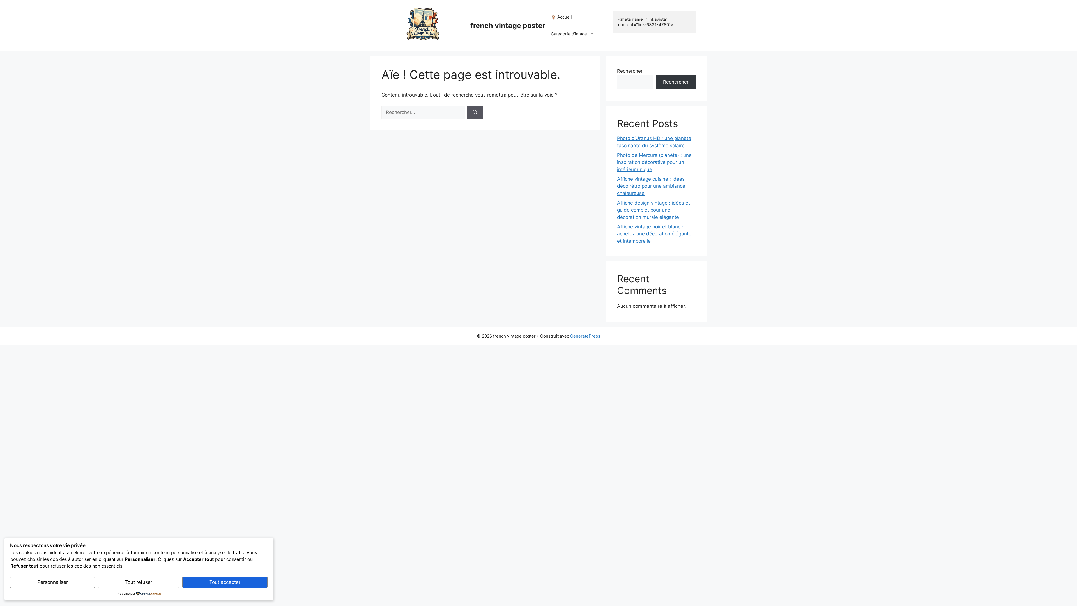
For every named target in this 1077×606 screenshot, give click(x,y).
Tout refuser (138, 582)
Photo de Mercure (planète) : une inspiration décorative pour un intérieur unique (654, 162)
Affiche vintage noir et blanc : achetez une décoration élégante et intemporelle (654, 234)
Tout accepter (224, 582)
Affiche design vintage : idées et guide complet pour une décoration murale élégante (653, 210)
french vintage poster (507, 25)
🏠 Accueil (561, 17)
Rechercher (630, 71)
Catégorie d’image (569, 33)
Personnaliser (52, 582)
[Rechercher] (475, 112)
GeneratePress (585, 336)
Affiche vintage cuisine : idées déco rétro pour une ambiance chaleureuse (651, 186)
